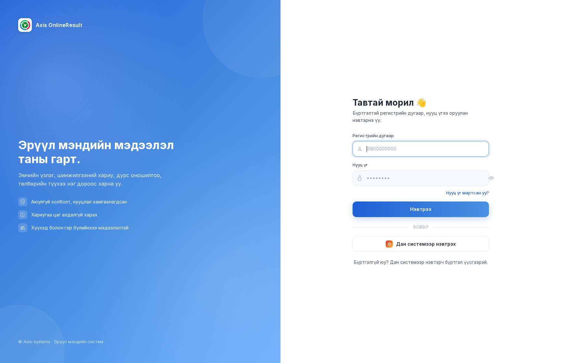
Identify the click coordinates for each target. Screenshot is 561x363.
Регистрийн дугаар (373, 135)
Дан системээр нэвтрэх (422, 244)
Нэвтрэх (420, 209)
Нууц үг (360, 164)
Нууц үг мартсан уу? (467, 192)
